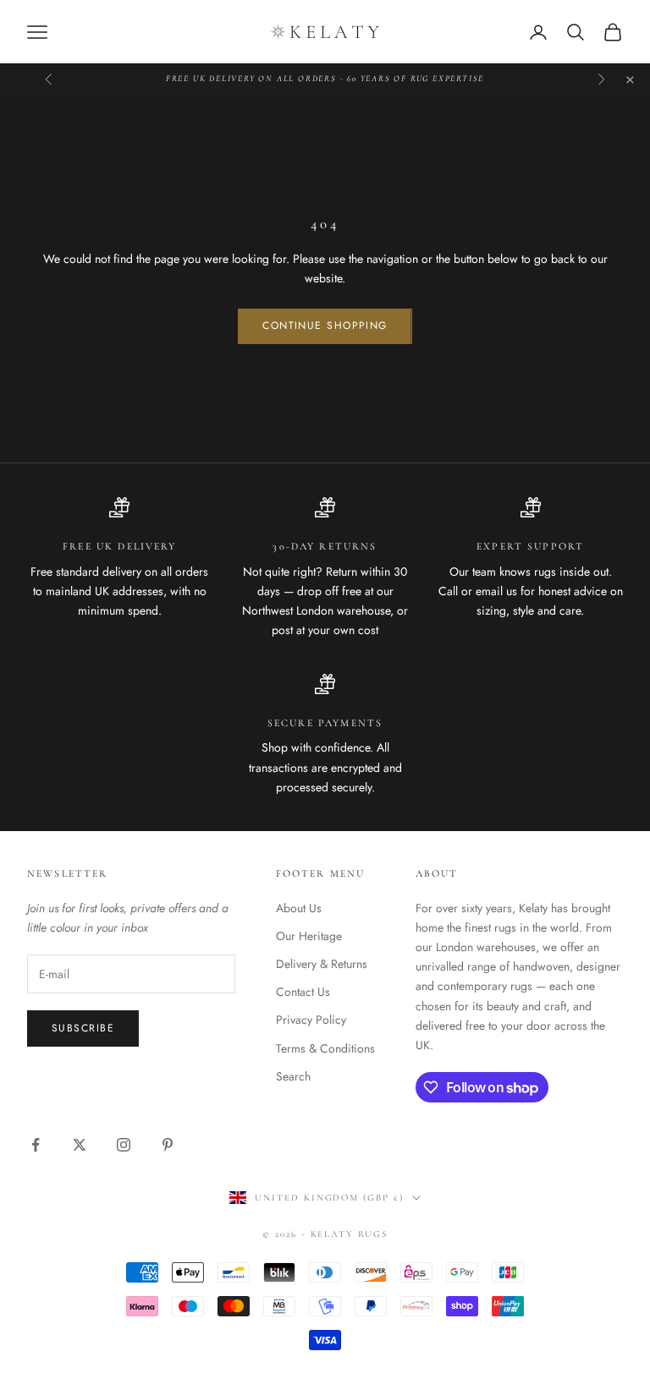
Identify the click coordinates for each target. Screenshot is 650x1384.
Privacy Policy (311, 1019)
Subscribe (83, 1028)
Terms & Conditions (325, 1048)
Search (293, 1076)
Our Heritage (309, 935)
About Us (299, 908)
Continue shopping (324, 325)
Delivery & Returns (321, 963)
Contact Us (303, 991)
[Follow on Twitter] (79, 1144)
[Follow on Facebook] (35, 1144)
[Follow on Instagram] (123, 1144)
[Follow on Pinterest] (167, 1144)
